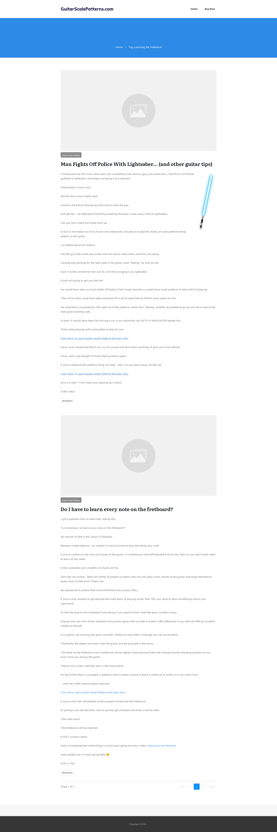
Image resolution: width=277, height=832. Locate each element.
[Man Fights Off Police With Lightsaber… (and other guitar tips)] (138, 110)
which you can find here (161, 745)
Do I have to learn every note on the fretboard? (117, 509)
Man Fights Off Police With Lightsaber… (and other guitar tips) (136, 163)
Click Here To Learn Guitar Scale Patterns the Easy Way (95, 338)
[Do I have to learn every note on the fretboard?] (138, 455)
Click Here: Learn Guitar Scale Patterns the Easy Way (93, 692)
